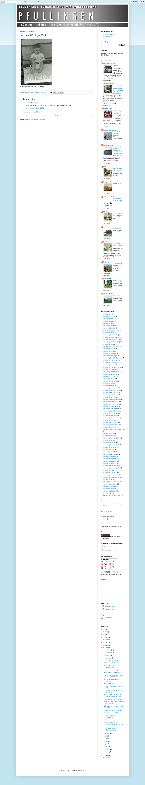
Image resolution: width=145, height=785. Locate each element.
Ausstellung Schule (108, 449)
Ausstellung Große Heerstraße (112, 372)
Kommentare (107, 550)
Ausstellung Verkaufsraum (111, 482)
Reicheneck (107, 278)
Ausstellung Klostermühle (110, 397)
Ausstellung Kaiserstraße (110, 381)
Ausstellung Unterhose (110, 472)
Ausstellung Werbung (109, 488)
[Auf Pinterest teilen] (63, 92)
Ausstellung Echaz (108, 344)
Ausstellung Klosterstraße (110, 402)
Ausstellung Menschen (110, 427)
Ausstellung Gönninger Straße (112, 367)
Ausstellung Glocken (109, 365)
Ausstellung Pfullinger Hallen (111, 438)
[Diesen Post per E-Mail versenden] (54, 92)
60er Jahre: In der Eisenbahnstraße (110, 729)
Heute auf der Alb (117, 263)
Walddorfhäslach (108, 197)
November (107, 653)
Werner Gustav (109, 609)
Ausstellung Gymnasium (110, 374)
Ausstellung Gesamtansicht (111, 362)
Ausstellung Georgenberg (110, 360)
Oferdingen (106, 212)
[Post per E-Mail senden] (50, 92)
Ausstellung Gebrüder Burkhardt (112, 358)
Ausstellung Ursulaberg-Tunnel (112, 477)
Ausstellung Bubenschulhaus (112, 337)
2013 (104, 642)
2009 (104, 758)
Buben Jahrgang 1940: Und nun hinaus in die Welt (117, 170)
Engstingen (106, 262)
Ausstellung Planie (108, 440)
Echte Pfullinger (107, 36)
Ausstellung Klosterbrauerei (111, 390)
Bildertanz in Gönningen (110, 167)
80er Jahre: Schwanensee (112, 660)
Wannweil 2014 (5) (118, 228)
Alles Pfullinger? (109, 684)
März (106, 746)
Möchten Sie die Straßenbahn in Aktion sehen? (114, 702)
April (106, 744)
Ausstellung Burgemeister (110, 339)
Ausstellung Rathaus (109, 442)
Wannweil (106, 227)
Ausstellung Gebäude (109, 356)
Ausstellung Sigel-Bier (109, 456)
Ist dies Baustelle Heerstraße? (113, 710)
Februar (107, 749)
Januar (106, 752)
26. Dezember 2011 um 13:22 (34, 108)
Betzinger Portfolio (109, 63)
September (108, 658)
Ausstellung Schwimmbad (110, 454)
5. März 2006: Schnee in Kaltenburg (116, 133)
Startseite (58, 116)
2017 (104, 632)
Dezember (107, 650)
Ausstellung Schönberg (110, 447)
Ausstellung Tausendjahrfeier (112, 465)
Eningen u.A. (107, 182)
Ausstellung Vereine (109, 479)
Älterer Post (89, 116)
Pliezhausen (107, 242)
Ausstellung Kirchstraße (110, 388)
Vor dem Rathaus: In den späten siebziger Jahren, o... (114, 675)
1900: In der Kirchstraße (111, 663)
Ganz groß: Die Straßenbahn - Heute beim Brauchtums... (113, 695)
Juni (105, 738)
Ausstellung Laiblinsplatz (110, 409)
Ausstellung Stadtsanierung (111, 461)
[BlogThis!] (57, 92)
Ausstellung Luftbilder (109, 415)
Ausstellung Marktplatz (109, 420)
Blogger (81, 770)
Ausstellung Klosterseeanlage (112, 399)
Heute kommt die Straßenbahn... (114, 699)
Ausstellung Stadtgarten (110, 459)
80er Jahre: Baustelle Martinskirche (110, 666)
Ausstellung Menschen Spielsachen (114, 429)
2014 (104, 640)
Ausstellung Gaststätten (110, 353)
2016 (104, 634)
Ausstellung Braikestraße (110, 335)
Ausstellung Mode (108, 433)
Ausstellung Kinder (108, 386)
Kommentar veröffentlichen (31, 112)
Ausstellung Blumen (109, 332)
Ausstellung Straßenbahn (110, 463)
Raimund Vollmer (110, 606)
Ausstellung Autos (108, 319)
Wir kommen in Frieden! (111, 720)
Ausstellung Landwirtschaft (111, 411)
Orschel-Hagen (108, 293)
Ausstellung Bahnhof (109, 328)
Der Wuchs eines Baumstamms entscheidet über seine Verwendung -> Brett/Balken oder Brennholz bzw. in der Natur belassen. (113, 90)
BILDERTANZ (107, 108)
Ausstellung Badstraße (109, 326)
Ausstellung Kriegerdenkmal (111, 404)
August (106, 733)
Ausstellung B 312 (108, 321)
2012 (104, 645)
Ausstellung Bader (108, 323)
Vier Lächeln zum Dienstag (112, 672)
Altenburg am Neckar (110, 130)
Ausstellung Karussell (109, 383)
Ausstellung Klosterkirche (110, 395)
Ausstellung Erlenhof (109, 349)
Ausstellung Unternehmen (111, 475)
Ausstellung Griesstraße (110, 369)
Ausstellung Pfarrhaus (109, 435)
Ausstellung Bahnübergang (111, 330)
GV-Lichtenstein (108, 83)
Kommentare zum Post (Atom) (37, 119)
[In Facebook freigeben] (61, 92)
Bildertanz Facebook (109, 34)
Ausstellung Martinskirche (110, 425)
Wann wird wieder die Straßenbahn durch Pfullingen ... (114, 724)
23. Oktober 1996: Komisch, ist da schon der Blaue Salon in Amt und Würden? (118, 150)
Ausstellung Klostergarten (110, 392)
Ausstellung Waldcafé (109, 486)
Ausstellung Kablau (109, 379)
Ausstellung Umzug (109, 470)
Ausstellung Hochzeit (109, 376)
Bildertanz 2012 (107, 493)
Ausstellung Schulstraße (110, 452)
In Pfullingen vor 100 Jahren (113, 713)
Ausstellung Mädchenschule (111, 418)
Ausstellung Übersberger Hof (111, 468)
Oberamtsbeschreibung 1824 (112, 495)
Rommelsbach (108, 145)
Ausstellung (106, 314)
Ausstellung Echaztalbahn (111, 346)
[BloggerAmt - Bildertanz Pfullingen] (106, 511)
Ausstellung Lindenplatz (110, 413)
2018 (104, 629)
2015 (104, 637)
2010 (104, 755)
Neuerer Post (25, 116)
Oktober (107, 655)
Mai (105, 741)
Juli (105, 736)
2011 (104, 648)
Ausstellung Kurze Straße (110, 406)
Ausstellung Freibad (109, 351)
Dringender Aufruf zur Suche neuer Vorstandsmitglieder (118, 200)
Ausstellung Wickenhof (110, 491)
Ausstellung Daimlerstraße (111, 342)
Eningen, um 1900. (118, 183)
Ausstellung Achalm (109, 316)
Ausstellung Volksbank (109, 484)
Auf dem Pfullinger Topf (111, 670)
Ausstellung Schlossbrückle (111, 445)
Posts (105, 547)
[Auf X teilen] (59, 92)
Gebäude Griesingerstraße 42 (117, 66)
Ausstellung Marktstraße (110, 422)
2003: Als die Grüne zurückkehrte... (110, 716)
